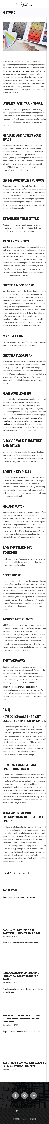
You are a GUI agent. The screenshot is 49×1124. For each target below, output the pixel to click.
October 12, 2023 (9, 1069)
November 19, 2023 (10, 1025)
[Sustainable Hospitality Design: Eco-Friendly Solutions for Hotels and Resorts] (25, 955)
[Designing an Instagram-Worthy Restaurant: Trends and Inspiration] (25, 911)
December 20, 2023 (10, 936)
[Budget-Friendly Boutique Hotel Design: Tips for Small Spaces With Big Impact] (25, 1044)
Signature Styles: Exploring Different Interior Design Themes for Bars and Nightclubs (22, 1018)
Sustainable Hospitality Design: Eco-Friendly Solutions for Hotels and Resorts (21, 975)
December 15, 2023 (10, 982)
